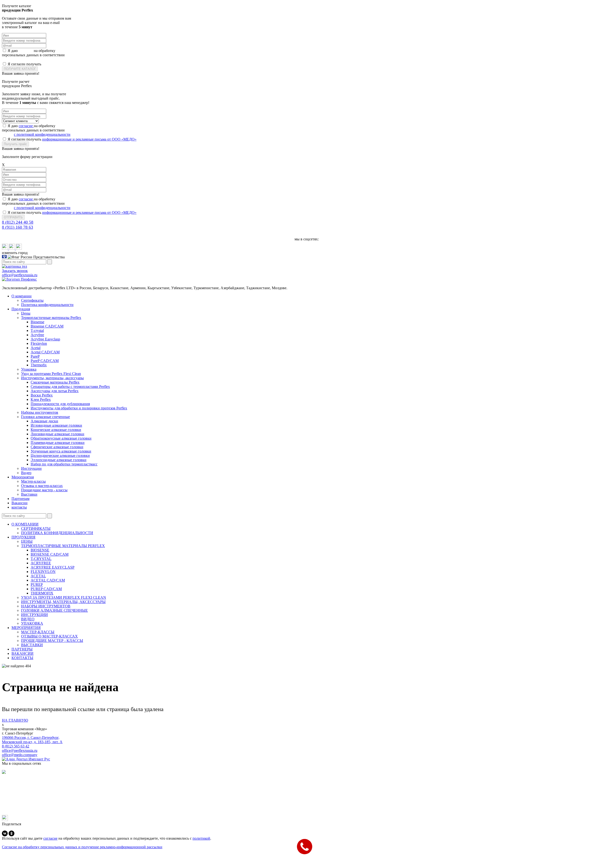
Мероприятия (22, 477)
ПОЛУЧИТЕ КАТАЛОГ (20, 69)
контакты (19, 507)
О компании (21, 296)
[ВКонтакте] (5, 833)
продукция (23, 537)
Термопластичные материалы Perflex (51, 318)
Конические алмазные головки (56, 430)
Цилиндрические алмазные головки (60, 455)
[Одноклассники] (11, 833)
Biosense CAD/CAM (47, 326)
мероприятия (26, 628)
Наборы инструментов (39, 412)
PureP (35, 356)
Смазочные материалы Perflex (55, 382)
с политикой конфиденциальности (42, 59)
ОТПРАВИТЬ (13, 217)
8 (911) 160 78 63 (17, 227)
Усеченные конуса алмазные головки (61, 451)
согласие (26, 51)
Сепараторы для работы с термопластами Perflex (70, 387)
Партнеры (22, 649)
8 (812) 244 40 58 (17, 222)
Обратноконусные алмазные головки (61, 438)
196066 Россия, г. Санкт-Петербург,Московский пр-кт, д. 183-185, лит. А (32, 740)
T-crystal (37, 330)
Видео (26, 473)
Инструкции (31, 468)
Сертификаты (32, 300)
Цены (25, 313)
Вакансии (19, 503)
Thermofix (39, 365)
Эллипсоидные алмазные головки (58, 460)
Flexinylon (39, 343)
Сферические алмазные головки (57, 447)
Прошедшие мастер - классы (44, 490)
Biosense (37, 322)
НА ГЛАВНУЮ (15, 720)
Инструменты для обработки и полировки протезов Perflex (79, 408)
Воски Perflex (42, 395)
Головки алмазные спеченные (45, 417)
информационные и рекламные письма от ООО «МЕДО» (89, 64)
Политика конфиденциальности (47, 305)
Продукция (20, 309)
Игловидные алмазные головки (56, 425)
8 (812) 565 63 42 (15, 746)
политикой (201, 838)
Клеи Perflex (41, 399)
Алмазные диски (44, 421)
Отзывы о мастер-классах (42, 486)
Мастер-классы (33, 481)
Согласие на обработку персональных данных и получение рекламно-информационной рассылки (82, 847)
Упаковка (28, 369)
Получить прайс (15, 144)
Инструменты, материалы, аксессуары (52, 378)
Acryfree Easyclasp (45, 339)
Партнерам (20, 499)
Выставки (29, 494)
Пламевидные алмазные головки (58, 443)
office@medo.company (19, 755)
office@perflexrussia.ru (19, 750)
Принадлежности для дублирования (60, 404)
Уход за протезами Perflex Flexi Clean (51, 374)
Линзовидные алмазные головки (57, 434)
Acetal (35, 348)
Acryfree (37, 335)
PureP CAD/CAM (45, 361)
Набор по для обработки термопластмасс (64, 464)
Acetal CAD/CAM (45, 352)
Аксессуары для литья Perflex (55, 391)
